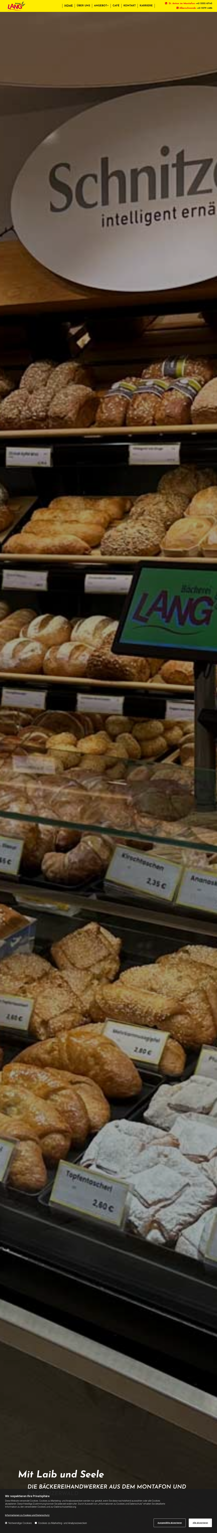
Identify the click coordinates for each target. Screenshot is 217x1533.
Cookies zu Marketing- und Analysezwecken (62, 1523)
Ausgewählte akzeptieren (170, 1523)
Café (116, 5)
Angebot (100, 5)
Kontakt (129, 5)
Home (68, 5)
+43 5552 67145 (204, 3)
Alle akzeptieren (200, 1523)
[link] (101, 6)
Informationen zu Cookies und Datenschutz (27, 1515)
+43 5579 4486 (204, 8)
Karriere (146, 5)
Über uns (83, 5)
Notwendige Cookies (20, 1523)
